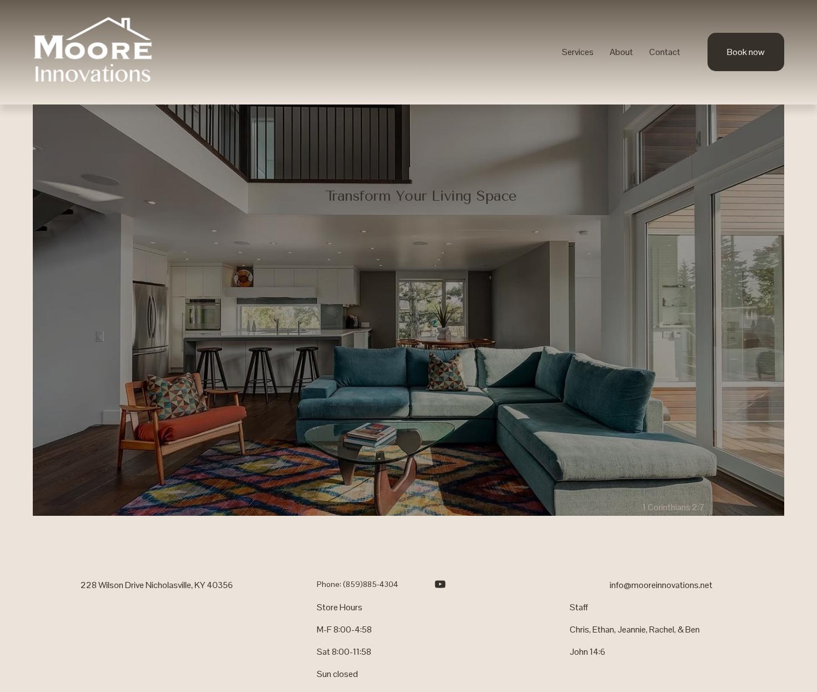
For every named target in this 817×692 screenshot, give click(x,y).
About (621, 52)
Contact (664, 52)
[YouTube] (440, 584)
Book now (746, 52)
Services (578, 52)
